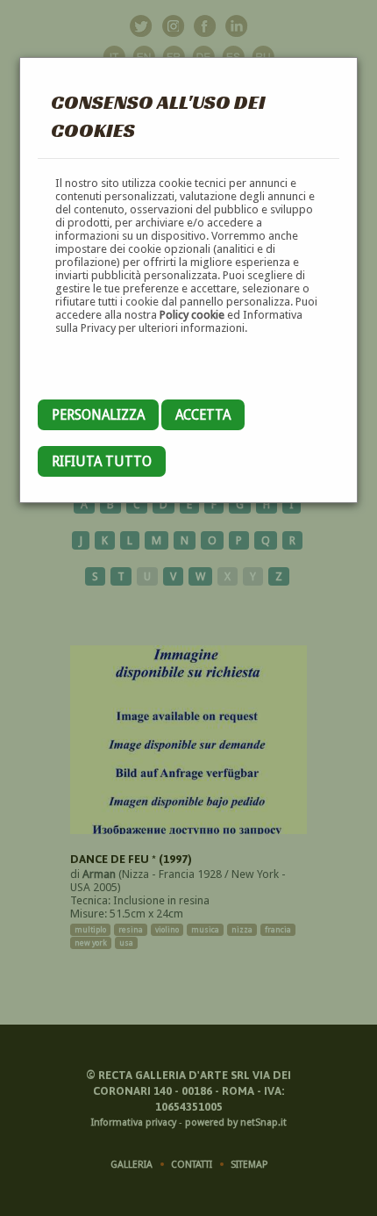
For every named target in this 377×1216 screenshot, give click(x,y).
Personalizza (98, 415)
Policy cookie (192, 314)
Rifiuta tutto (102, 461)
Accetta (203, 415)
